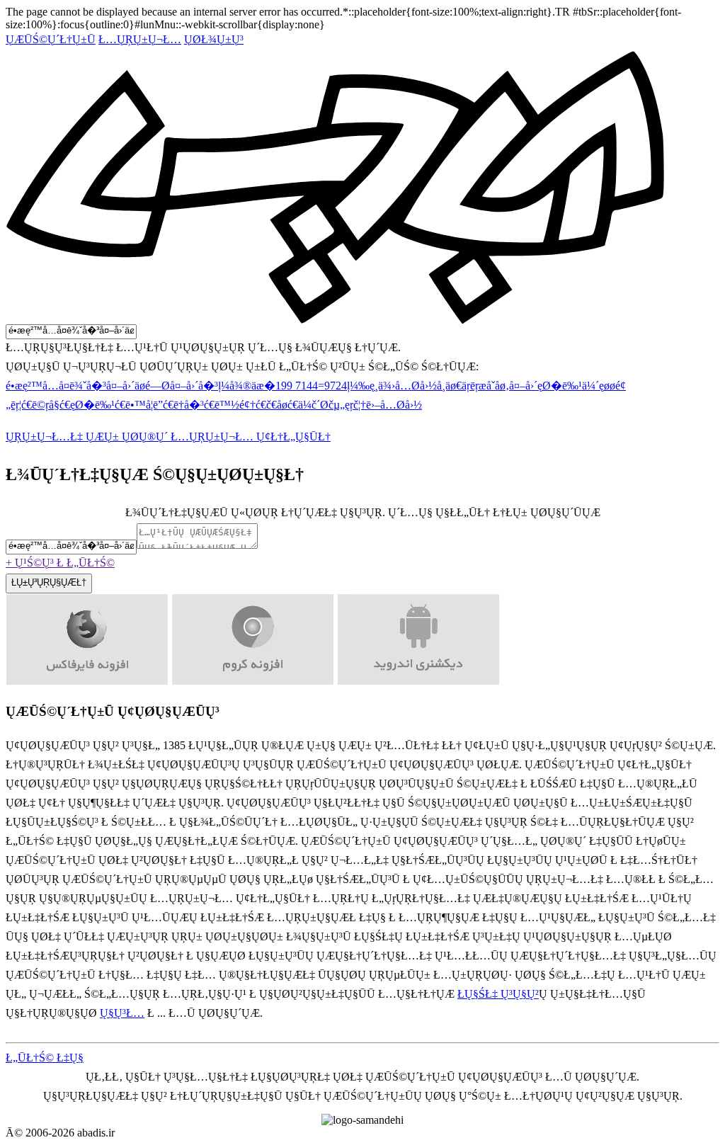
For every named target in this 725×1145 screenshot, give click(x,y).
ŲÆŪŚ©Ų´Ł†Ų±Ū (51, 39)
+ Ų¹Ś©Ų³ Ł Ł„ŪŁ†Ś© (60, 563)
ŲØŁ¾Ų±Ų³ (214, 39)
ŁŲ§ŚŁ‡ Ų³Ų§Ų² (498, 994)
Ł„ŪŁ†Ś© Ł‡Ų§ (45, 1058)
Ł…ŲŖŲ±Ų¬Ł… (139, 39)
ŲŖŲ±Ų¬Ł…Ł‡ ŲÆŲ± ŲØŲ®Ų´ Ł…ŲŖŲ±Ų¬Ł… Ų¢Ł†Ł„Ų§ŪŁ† (168, 437)
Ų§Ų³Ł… (122, 1013)
